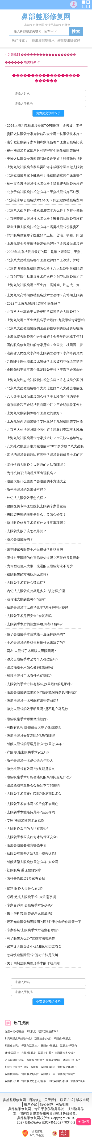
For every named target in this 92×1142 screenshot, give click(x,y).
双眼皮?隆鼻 (78, 1081)
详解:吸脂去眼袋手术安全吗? (28, 752)
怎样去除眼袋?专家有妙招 (26, 878)
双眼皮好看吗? (66, 1074)
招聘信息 (35, 1100)
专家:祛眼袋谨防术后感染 (25, 820)
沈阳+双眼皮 (31, 1067)
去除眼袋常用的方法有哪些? (27, 829)
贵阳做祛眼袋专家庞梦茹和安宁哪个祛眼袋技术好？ (45, 134)
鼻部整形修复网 (14, 1100)
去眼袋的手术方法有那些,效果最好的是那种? (39, 684)
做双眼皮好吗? (71, 1059)
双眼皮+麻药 (48, 1067)
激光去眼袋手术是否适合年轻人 (30, 760)
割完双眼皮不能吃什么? (18, 1038)
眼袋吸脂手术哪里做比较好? (27, 719)
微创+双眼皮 (12, 1052)
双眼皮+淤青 (12, 1081)
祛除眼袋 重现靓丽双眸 (24, 870)
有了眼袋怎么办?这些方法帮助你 (31, 938)
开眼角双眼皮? (29, 1045)
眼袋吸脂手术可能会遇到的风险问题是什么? (39, 777)
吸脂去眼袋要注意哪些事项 (26, 845)
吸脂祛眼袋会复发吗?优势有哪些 (31, 735)
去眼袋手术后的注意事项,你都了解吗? (35, 624)
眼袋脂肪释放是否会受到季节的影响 (33, 785)
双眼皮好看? (45, 1052)
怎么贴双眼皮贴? (14, 1059)
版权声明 (82, 1100)
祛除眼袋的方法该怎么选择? (27, 574)
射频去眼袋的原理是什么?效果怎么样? (35, 744)
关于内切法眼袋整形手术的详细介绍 (33, 963)
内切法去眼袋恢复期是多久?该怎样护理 (36, 591)
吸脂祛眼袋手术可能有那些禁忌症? (32, 700)
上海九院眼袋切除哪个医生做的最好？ (35, 413)
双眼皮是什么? (35, 1059)
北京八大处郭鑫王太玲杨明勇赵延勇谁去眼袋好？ (43, 312)
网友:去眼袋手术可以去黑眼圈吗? (31, 651)
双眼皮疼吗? (12, 1074)
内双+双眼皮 (28, 1052)
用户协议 (30, 1104)
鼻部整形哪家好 (68, 40)
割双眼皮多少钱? (65, 1052)
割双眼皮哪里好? (67, 1067)
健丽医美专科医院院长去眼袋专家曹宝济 (36, 506)
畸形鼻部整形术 (43, 40)
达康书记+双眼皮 (14, 1031)
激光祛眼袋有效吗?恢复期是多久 (31, 769)
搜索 (76, 31)
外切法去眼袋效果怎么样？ (26, 498)
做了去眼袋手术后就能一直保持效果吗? (36, 634)
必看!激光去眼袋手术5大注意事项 (31, 897)
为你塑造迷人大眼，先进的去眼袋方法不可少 (40, 566)
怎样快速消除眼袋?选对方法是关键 (32, 955)
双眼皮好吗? (12, 1045)
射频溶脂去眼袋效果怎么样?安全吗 (32, 862)
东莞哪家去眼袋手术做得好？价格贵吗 (35, 549)
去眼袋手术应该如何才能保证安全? (32, 837)
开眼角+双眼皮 (49, 1045)
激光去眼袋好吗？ (20, 539)
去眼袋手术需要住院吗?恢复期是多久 (34, 794)
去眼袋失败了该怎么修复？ (26, 531)
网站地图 (62, 1104)
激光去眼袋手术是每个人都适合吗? (32, 659)
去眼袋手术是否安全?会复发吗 (29, 616)
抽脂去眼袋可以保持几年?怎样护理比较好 (37, 607)
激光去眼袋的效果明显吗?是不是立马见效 (37, 709)
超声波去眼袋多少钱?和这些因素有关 (34, 947)
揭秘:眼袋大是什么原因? (25, 888)
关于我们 (51, 1100)
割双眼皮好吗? (29, 1074)
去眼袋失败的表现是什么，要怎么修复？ (36, 514)
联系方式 (66, 1100)
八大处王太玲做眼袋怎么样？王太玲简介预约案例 (43, 396)
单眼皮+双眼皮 (62, 1038)
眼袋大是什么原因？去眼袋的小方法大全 (36, 481)
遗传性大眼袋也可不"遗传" (26, 599)
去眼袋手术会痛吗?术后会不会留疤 (32, 804)
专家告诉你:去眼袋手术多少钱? (30, 905)
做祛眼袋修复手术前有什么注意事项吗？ (36, 523)
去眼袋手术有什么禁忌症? (26, 582)
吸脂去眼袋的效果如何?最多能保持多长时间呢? (42, 692)
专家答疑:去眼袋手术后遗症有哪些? (33, 930)
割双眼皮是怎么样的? (33, 1081)
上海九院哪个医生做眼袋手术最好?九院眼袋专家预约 (46, 320)
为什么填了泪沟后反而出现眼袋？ (31, 473)
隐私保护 (46, 1104)
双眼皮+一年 (48, 1074)
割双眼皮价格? (13, 1067)
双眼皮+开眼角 (68, 1045)
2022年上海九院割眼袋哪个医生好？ (34, 303)
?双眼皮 (31, 1031)
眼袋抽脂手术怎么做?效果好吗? (30, 667)
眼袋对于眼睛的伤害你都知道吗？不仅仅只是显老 (43, 558)
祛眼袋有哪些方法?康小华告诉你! (31, 853)
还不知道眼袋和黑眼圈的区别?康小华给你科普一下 (44, 922)
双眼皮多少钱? (42, 1038)
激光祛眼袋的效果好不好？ (26, 489)
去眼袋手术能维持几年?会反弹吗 (31, 812)
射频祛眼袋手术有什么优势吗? (29, 676)
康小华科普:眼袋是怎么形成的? (30, 913)
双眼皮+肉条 (53, 1059)
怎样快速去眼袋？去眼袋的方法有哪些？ (36, 465)
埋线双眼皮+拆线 (58, 1081)
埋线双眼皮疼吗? (48, 1031)
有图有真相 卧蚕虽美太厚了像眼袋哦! (34, 727)
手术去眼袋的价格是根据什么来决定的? (36, 642)
